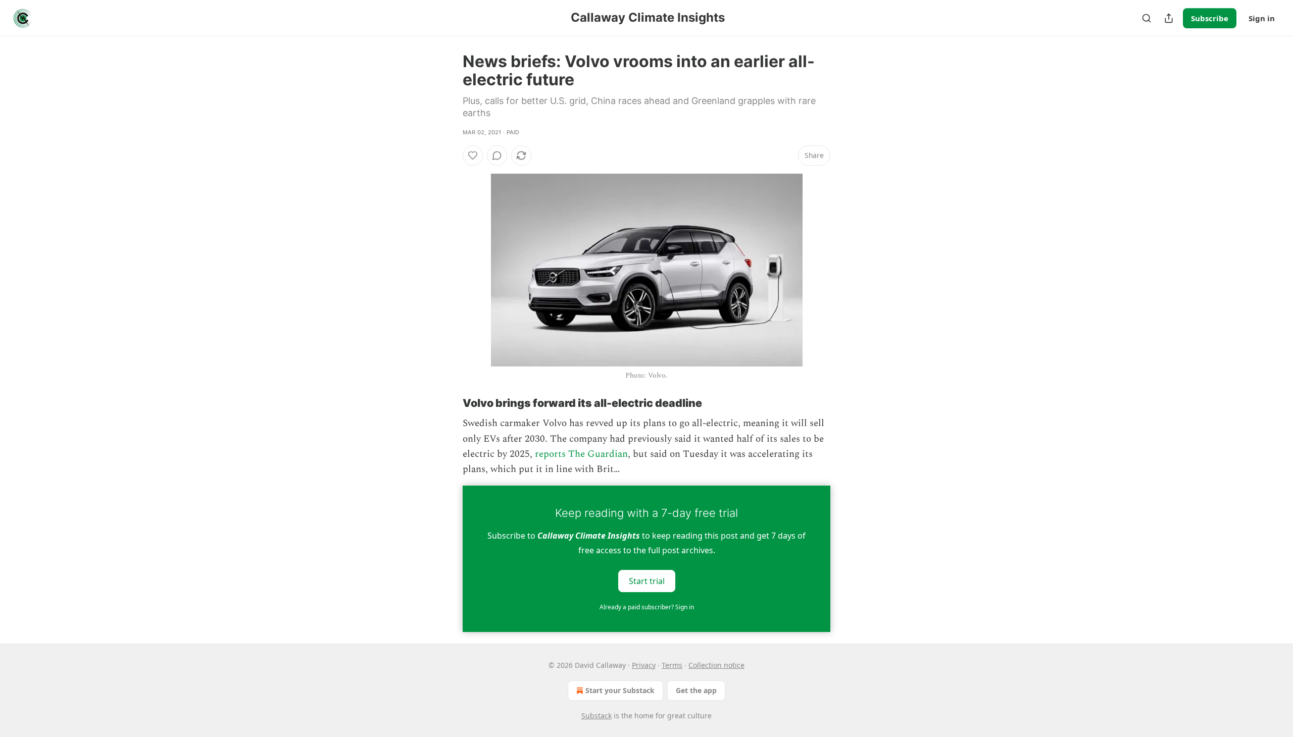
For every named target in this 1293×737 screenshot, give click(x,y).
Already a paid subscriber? (647, 607)
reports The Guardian (581, 454)
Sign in (1262, 18)
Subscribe (1209, 18)
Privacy (644, 665)
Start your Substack (620, 690)
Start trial (647, 580)
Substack (596, 715)
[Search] (1146, 18)
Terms (672, 665)
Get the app (696, 690)
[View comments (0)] (497, 155)
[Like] (473, 155)
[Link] (448, 403)
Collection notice (716, 665)
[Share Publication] (1169, 18)
